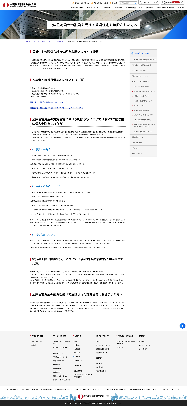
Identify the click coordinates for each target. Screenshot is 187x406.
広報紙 (98, 341)
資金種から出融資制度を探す (142, 65)
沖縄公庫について (37, 341)
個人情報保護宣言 (12, 390)
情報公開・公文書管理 (165, 7)
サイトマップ (176, 390)
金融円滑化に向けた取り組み (31, 390)
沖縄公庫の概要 (77, 7)
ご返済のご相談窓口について (142, 131)
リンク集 (165, 390)
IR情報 (33, 345)
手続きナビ (136, 148)
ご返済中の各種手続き (141, 96)
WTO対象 (99, 363)
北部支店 (77, 349)
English (114, 3)
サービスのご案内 (93, 7)
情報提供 (120, 347)
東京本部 (77, 345)
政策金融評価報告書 (102, 349)
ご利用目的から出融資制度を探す (144, 59)
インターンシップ (144, 345)
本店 (75, 341)
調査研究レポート (101, 353)
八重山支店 (78, 360)
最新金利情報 (137, 142)
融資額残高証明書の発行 (142, 110)
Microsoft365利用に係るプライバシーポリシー (144, 390)
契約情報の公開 (101, 371)
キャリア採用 (143, 349)
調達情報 (149, 7)
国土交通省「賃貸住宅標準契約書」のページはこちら (49, 102)
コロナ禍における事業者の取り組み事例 (83, 376)
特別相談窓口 (137, 153)
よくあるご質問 (139, 105)
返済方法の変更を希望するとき (144, 91)
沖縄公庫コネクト (58, 361)
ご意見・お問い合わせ (82, 3)
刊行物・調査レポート (134, 7)
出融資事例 (78, 371)
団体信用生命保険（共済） (143, 120)
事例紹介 (118, 7)
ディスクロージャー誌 (103, 345)
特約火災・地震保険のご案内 (143, 115)
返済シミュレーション (140, 76)
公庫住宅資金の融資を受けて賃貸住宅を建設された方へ (144, 125)
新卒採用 (142, 341)
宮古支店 (77, 356)
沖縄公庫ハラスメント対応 (64, 390)
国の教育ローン (137, 137)
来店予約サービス (149, 2)
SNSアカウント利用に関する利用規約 (114, 390)
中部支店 (77, 353)
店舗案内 (107, 7)
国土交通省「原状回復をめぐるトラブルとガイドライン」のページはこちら (56, 108)
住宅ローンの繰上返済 (141, 87)
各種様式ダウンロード (140, 70)
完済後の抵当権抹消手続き (143, 101)
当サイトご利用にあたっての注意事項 (87, 390)
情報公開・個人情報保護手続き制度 (126, 342)
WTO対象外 (99, 367)
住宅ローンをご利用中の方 (141, 81)
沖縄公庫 (172, 2)
